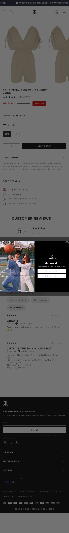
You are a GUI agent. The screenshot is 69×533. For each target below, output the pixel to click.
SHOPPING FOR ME (52, 276)
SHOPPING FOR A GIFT (51, 271)
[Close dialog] (67, 242)
